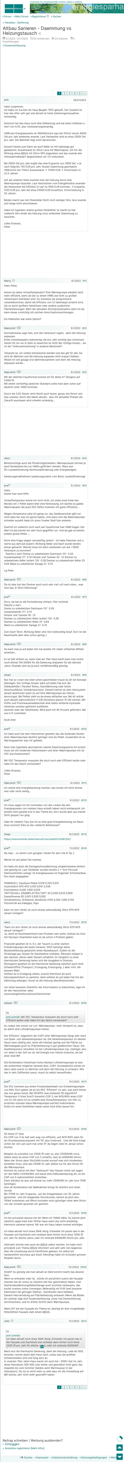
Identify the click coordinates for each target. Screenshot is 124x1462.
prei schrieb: (13, 1016)
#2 (84, 328)
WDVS (24, 153)
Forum (7, 16)
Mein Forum (21, 16)
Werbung (116, 1457)
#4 (84, 458)
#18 (84, 1128)
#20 (83, 1267)
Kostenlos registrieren (17, 1448)
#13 (84, 834)
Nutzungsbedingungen (94, 1457)
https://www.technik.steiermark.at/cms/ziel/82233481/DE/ (37, 839)
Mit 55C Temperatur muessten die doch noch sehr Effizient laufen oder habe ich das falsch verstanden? (42, 1019)
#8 (84, 644)
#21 (84, 1321)
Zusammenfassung (15, 45)
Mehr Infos (37, 1448)
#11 (84, 782)
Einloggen (11, 1444)
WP (6, 1374)
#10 (84, 728)
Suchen (27, 1457)
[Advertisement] (45, 69)
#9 (84, 674)
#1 (84, 280)
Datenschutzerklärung (64, 1457)
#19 (84, 1212)
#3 (84, 372)
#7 (84, 596)
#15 (84, 922)
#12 (84, 800)
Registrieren (39, 16)
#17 (84, 1081)
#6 (84, 579)
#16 (84, 1002)
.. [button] (42, 1347)
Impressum (42, 1457)
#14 (84, 848)
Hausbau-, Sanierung (17, 22)
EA (15, 530)
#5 (84, 485)
